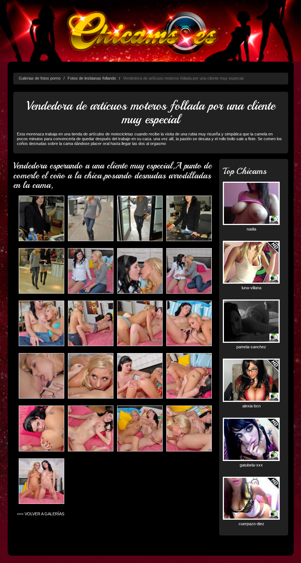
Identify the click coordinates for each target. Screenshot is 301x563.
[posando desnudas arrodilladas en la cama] (41, 481)
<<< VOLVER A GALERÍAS (40, 514)
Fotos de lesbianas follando (92, 78)
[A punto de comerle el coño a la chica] (189, 324)
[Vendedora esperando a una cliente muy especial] (41, 219)
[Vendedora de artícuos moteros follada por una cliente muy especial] (90, 219)
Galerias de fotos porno (40, 78)
